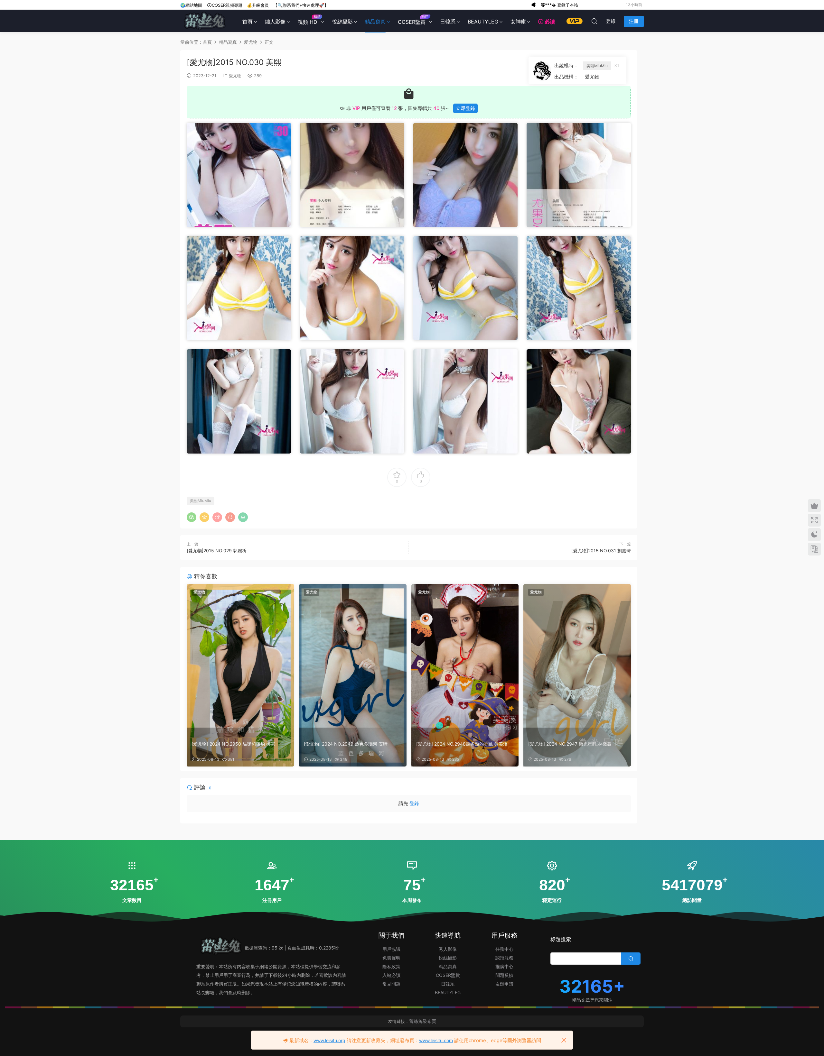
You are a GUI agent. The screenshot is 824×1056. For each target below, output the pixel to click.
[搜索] (594, 21)
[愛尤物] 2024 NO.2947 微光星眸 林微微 (570, 744)
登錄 (414, 803)
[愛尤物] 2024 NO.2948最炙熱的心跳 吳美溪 (462, 744)
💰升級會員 (258, 5)
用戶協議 (391, 949)
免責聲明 (391, 957)
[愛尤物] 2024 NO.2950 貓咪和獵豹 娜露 (233, 744)
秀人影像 (448, 949)
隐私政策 (391, 966)
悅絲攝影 (342, 21)
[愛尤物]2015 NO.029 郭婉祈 (217, 550)
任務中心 (504, 949)
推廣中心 (504, 966)
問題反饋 (504, 975)
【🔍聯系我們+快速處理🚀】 (300, 5)
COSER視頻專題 (227, 5)
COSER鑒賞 (413, 19)
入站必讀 (391, 975)
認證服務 (504, 957)
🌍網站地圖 (191, 5)
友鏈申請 (504, 984)
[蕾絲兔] (204, 21)
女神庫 (518, 21)
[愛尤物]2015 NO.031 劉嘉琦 (601, 550)
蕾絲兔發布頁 (422, 1021)
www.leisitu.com (436, 1040)
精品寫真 (375, 21)
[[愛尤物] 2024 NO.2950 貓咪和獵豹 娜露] (240, 656)
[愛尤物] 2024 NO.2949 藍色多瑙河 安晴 (346, 744)
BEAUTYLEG (483, 21)
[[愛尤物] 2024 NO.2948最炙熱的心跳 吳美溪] (465, 656)
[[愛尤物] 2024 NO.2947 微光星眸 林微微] (577, 656)
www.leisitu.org (329, 1040)
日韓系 (447, 21)
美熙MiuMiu (597, 65)
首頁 (247, 21)
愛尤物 (235, 75)
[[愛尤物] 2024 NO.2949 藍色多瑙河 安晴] (353, 656)
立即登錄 (465, 108)
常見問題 (391, 984)
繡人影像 (275, 21)
